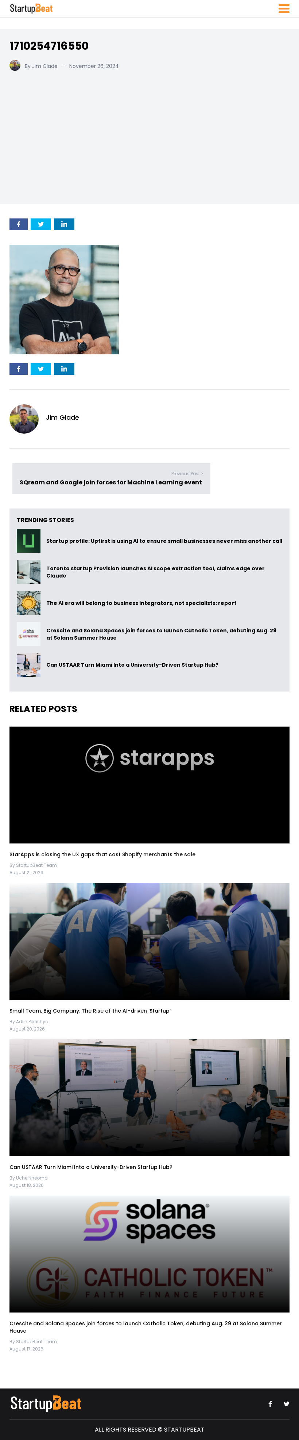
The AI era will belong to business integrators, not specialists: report (141, 603)
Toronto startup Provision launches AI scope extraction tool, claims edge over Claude (155, 572)
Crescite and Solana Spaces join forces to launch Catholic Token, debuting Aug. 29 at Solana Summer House (161, 634)
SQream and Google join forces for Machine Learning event (111, 482)
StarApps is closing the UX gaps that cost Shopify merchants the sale (103, 854)
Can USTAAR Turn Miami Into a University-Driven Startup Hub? (132, 665)
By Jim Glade (41, 66)
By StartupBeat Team (33, 865)
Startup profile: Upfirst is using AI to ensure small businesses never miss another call (164, 541)
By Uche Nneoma (28, 1178)
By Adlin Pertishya (28, 1021)
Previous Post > (187, 473)
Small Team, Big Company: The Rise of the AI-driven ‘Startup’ (90, 1010)
